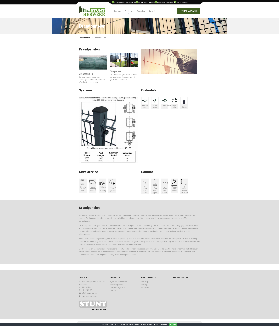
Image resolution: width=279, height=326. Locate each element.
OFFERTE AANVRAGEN (189, 11)
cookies (123, 324)
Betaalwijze (145, 282)
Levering (144, 285)
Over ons (117, 11)
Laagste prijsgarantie (117, 287)
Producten (129, 11)
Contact (152, 11)
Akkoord (173, 324)
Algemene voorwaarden (118, 282)
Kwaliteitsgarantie (116, 285)
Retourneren (145, 287)
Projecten (141, 11)
